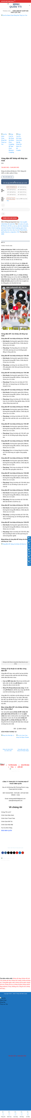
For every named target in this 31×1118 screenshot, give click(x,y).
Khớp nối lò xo (9, 984)
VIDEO (2, 765)
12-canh (25, 224)
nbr (18, 230)
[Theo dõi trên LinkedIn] (20, 852)
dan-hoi (20, 226)
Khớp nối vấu (7, 980)
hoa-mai (9, 230)
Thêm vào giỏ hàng (10, 218)
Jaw (13, 230)
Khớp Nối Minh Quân (22, 993)
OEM (2, 234)
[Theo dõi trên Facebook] (2, 852)
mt (16, 230)
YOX (18, 232)
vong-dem (13, 232)
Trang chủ (6, 11)
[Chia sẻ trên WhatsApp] (2, 236)
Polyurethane (23, 230)
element (3, 228)
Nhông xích (15, 986)
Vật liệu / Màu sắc (3, 199)
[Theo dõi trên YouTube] (22, 852)
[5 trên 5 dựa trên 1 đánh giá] (15, 165)
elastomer (25, 226)
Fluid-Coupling (16, 228)
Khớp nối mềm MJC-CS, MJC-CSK (8, 750)
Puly (10, 986)
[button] (2, 5)
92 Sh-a (10, 226)
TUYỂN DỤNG (12, 765)
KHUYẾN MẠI (25, 765)
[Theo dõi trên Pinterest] (17, 852)
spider (3, 232)
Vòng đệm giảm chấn (9, 982)
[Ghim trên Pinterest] (14, 236)
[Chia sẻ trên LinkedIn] (17, 236)
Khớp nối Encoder (21, 982)
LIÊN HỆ (20, 767)
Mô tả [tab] (3, 242)
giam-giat (3, 230)
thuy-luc (7, 232)
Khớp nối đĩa (18, 984)
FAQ (12, 767)
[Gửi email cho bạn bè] (11, 236)
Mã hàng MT (2, 190)
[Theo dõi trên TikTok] (8, 852)
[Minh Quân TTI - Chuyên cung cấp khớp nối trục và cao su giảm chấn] (15, 5)
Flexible (8, 228)
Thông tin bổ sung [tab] (6, 245)
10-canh (20, 224)
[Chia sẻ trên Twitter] (8, 236)
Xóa (8, 200)
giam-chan (24, 228)
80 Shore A (4, 226)
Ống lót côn (22, 986)
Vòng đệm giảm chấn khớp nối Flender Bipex (23, 750)
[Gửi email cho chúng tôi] (14, 852)
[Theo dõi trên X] (11, 852)
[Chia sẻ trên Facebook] (5, 236)
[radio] (11, 187)
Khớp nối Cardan (17, 980)
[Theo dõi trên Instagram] (5, 852)
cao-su (15, 226)
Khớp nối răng (17, 978)
